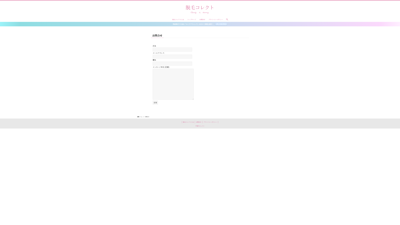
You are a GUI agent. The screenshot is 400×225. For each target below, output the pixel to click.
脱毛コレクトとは (188, 122)
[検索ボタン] (227, 19)
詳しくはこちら (221, 24)
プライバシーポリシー (210, 122)
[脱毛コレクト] (200, 9)
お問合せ (198, 122)
